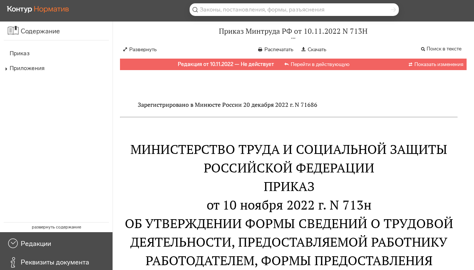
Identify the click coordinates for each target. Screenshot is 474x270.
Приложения (27, 68)
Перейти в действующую (320, 64)
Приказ (20, 53)
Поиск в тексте (444, 49)
